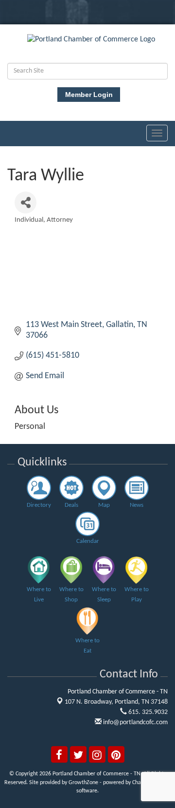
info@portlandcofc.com (135, 722)
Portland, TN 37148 (116, 702)
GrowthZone (83, 783)
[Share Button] (25, 202)
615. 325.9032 (147, 712)
